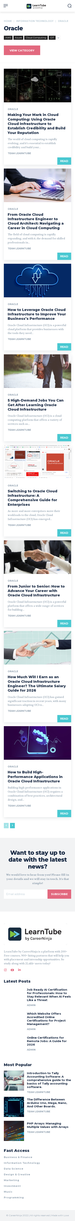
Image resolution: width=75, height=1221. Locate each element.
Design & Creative (17, 1174)
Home (8, 21)
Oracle (13, 109)
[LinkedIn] (19, 969)
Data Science (13, 1168)
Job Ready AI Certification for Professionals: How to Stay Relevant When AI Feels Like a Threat (49, 995)
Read (64, 161)
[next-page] (12, 825)
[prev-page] (6, 825)
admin (31, 1005)
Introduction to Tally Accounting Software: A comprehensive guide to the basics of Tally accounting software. (49, 1080)
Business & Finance (18, 1157)
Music (8, 1191)
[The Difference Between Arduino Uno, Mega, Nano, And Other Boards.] (14, 1107)
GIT (52, 37)
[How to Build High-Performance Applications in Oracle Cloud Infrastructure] (37, 743)
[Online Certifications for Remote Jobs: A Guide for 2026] (14, 1045)
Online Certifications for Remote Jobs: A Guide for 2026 (47, 1041)
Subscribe (59, 894)
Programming (14, 1197)
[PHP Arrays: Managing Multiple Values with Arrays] (14, 1131)
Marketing (11, 1180)
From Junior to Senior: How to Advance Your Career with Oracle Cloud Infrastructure (36, 591)
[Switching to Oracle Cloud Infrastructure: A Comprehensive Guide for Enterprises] (37, 462)
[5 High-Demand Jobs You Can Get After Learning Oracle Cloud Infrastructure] (37, 371)
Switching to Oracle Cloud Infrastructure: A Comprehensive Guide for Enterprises (32, 498)
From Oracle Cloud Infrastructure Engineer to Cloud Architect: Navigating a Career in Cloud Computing (36, 221)
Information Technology (34, 21)
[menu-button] (5, 5)
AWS (8, 37)
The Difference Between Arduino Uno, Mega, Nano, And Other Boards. (47, 1103)
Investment (12, 1186)
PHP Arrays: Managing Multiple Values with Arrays (47, 1125)
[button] (69, 5)
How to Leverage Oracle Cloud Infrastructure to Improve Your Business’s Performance (37, 314)
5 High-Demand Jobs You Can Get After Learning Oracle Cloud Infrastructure (36, 405)
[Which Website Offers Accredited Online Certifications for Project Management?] (14, 1021)
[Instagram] (5, 969)
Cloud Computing (36, 37)
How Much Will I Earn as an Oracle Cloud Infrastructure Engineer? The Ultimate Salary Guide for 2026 (37, 684)
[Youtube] (12, 969)
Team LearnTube (19, 153)
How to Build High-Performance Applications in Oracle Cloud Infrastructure (35, 776)
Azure (18, 37)
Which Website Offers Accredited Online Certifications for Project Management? (46, 1019)
